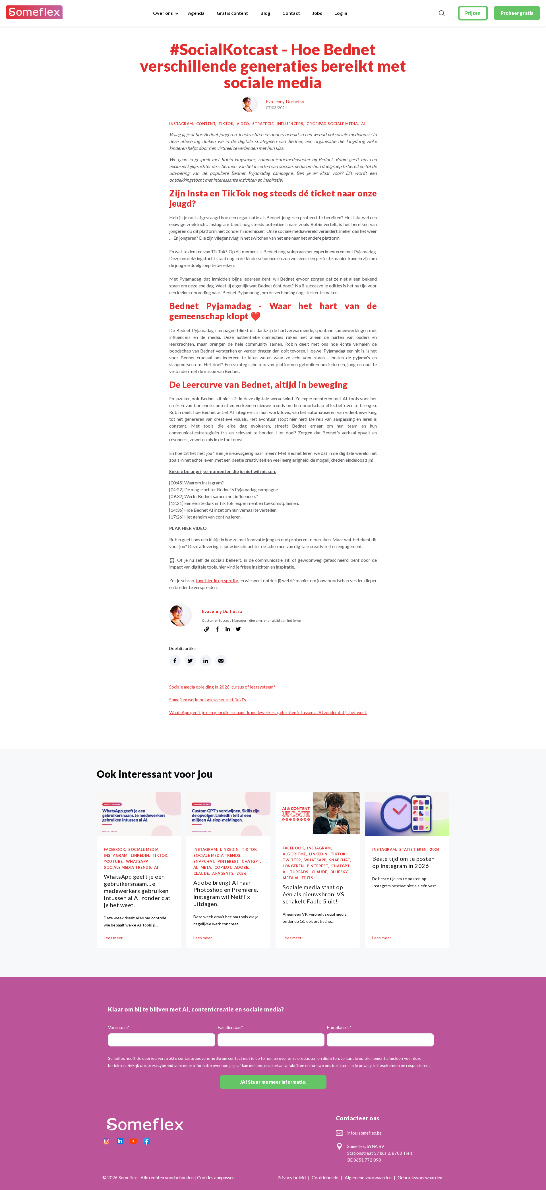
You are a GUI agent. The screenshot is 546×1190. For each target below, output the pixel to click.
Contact (291, 13)
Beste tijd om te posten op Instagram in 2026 (403, 862)
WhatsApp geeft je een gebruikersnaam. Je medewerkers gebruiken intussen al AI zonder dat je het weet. (268, 712)
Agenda (196, 13)
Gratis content (232, 13)
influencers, (290, 123)
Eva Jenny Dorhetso (285, 101)
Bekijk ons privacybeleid (150, 1065)
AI (363, 123)
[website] (206, 630)
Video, (243, 123)
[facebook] (217, 630)
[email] (221, 660)
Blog (265, 13)
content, (206, 123)
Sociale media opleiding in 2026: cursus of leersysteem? (222, 686)
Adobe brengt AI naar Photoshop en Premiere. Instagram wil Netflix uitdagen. (225, 893)
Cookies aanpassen (216, 1177)
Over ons (163, 13)
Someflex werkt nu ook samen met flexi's (207, 699)
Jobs (317, 13)
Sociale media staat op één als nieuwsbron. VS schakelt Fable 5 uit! (313, 894)
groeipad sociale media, (333, 123)
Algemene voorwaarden (368, 1177)
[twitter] (238, 630)
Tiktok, (226, 123)
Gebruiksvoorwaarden (420, 1177)
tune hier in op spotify (216, 580)
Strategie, (263, 123)
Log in (340, 13)
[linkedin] (227, 630)
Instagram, (181, 123)
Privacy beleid (292, 1177)
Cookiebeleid (325, 1177)
